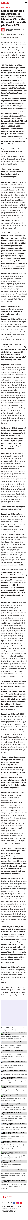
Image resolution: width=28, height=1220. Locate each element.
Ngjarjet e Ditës (5, 7)
